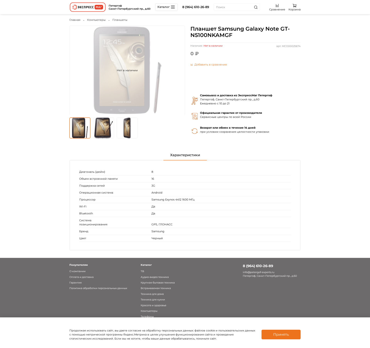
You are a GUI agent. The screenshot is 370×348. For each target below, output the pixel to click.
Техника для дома (152, 294)
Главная (74, 20)
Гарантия (75, 282)
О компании (77, 271)
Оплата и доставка (81, 277)
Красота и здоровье (153, 305)
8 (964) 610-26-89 (195, 7)
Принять (281, 334)
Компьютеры (96, 20)
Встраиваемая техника (156, 288)
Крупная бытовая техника (158, 282)
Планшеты (119, 20)
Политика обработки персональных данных (98, 288)
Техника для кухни (153, 299)
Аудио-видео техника (155, 277)
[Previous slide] (75, 70)
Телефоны (147, 316)
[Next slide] (180, 70)
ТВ (142, 271)
